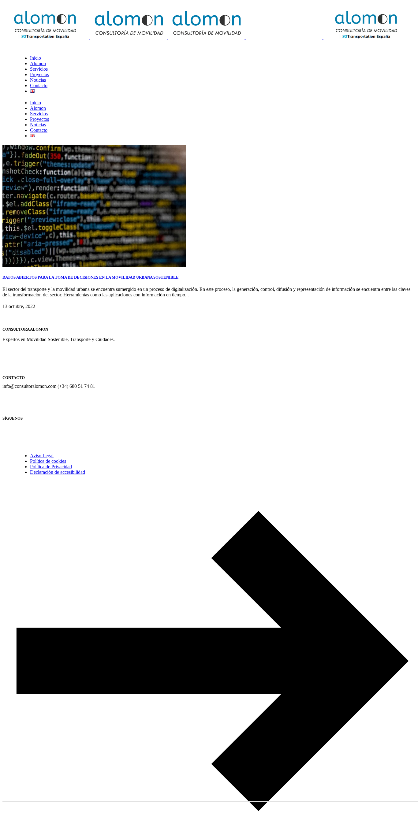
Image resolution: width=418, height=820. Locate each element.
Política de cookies (48, 461)
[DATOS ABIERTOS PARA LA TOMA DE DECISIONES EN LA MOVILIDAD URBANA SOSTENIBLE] (94, 265)
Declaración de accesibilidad (57, 472)
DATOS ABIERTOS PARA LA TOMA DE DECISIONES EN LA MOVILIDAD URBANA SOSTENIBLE (90, 277)
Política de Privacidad (51, 466)
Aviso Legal (42, 455)
